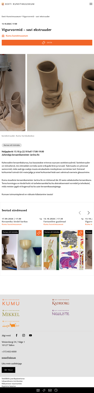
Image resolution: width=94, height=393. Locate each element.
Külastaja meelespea (10, 389)
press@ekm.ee (9, 357)
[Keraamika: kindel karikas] (22, 252)
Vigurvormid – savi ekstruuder (36, 16)
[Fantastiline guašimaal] (63, 252)
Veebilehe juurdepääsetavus (13, 378)
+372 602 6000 (9, 351)
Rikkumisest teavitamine (12, 384)
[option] (22, 244)
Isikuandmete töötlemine (12, 381)
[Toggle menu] (91, 4)
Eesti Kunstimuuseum (11, 16)
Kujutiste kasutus (9, 386)
